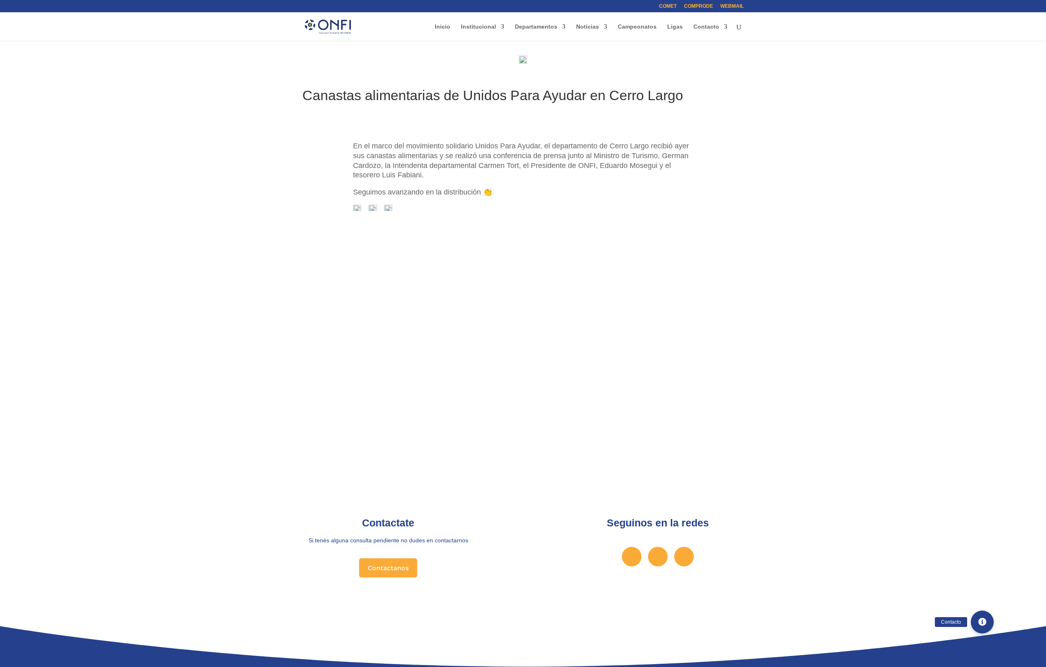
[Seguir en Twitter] (658, 556)
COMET (668, 6)
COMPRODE (698, 6)
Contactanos (388, 568)
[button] (982, 622)
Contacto (706, 27)
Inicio (442, 27)
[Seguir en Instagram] (684, 556)
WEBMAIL (732, 6)
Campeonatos (637, 27)
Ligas (675, 27)
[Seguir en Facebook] (631, 556)
